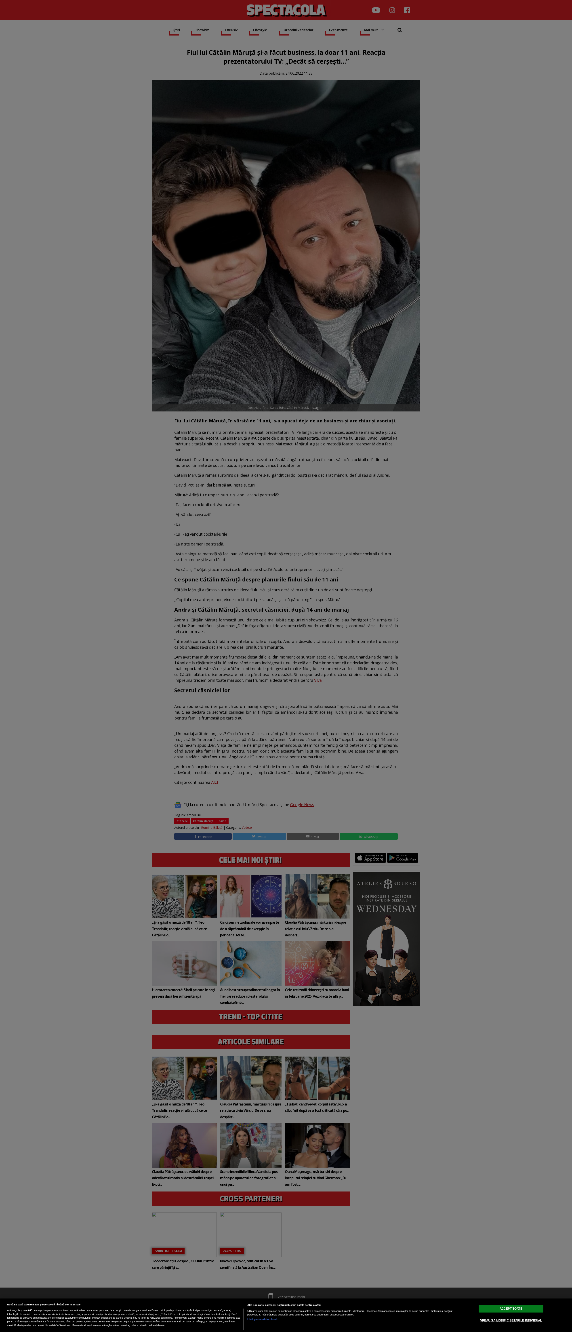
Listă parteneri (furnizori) (262, 1319)
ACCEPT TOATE (511, 1308)
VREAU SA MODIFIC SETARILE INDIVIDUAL (511, 1320)
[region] (286, 1315)
